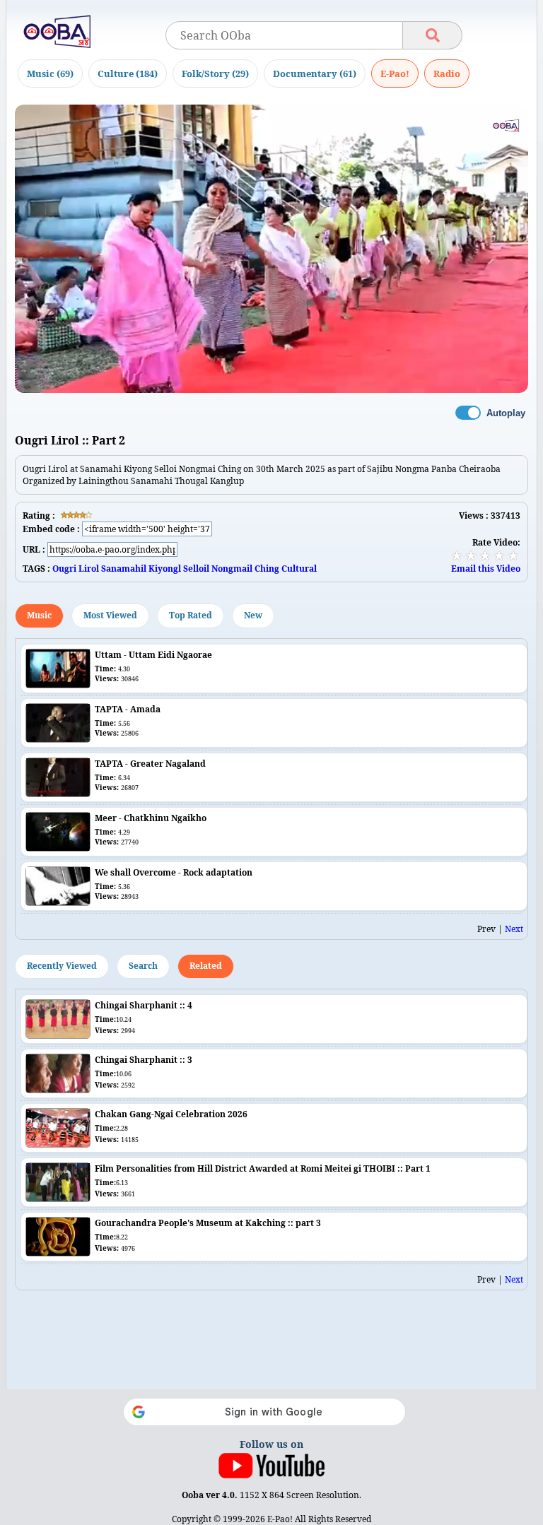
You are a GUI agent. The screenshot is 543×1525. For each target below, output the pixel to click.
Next (514, 929)
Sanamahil (123, 569)
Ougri (64, 569)
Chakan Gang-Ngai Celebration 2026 (171, 1114)
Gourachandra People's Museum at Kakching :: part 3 (208, 1223)
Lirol (88, 569)
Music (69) (50, 73)
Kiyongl (164, 569)
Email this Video (485, 569)
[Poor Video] (457, 555)
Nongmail (231, 569)
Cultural (299, 569)
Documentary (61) (314, 73)
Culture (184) (128, 73)
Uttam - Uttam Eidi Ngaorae (153, 655)
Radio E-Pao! (446, 73)
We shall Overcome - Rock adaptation (173, 872)
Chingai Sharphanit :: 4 (143, 1005)
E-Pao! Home (395, 73)
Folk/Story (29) (215, 73)
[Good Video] (499, 555)
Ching (267, 569)
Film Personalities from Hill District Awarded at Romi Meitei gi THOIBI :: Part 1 (263, 1168)
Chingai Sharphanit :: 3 (143, 1060)
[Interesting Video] (485, 555)
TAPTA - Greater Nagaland (150, 764)
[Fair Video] (471, 555)
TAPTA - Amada (127, 709)
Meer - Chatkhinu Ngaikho (150, 818)
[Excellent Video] (513, 555)
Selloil (196, 569)
